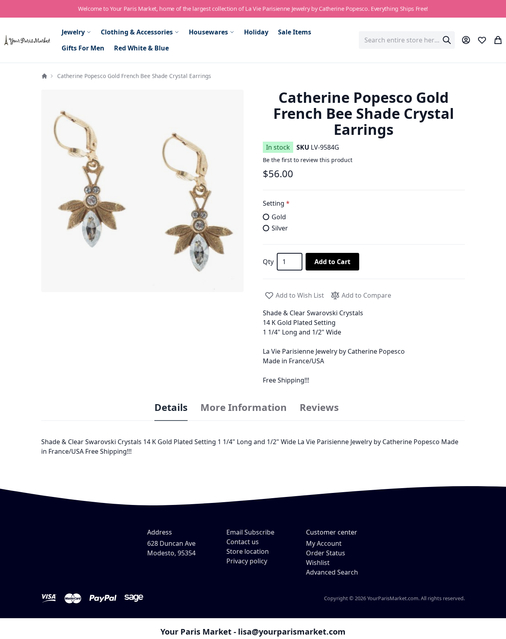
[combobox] (407, 40)
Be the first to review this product (307, 160)
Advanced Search (332, 572)
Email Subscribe (250, 532)
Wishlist (318, 562)
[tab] (171, 408)
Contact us (242, 541)
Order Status (325, 553)
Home (44, 76)
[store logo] (27, 40)
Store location (247, 551)
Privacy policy (246, 561)
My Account (324, 543)
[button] (142, 191)
